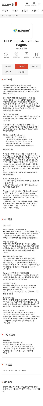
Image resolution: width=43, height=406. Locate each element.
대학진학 (15, 11)
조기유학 (25, 11)
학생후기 (35, 11)
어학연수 (5, 11)
